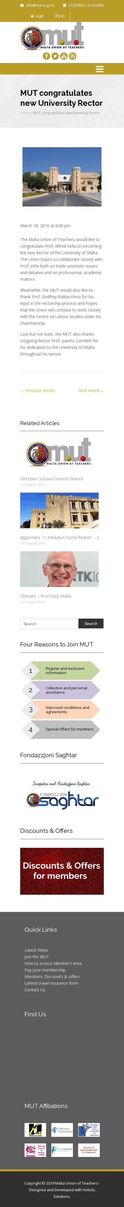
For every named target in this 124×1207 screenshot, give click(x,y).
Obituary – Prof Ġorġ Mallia (45, 596)
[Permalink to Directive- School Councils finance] (62, 452)
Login (38, 16)
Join (61, 16)
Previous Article (37, 390)
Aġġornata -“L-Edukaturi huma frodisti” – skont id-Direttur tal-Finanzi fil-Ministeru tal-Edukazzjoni (62, 537)
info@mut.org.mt (39, 5)
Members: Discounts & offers (52, 976)
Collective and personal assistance (66, 690)
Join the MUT (37, 956)
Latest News (36, 950)
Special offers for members (70, 729)
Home (25, 112)
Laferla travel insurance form (51, 983)
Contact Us (35, 989)
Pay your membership (45, 970)
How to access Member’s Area (53, 963)
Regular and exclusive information (65, 670)
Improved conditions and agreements (67, 709)
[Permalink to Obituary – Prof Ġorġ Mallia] (62, 569)
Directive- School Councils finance (51, 478)
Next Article (91, 390)
